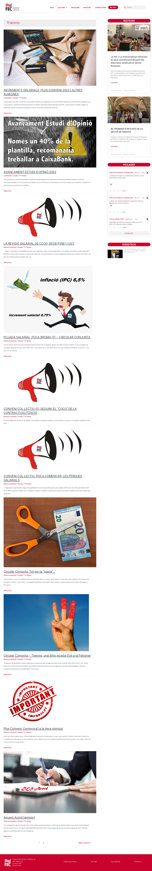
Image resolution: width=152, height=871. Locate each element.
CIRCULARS (75, 7)
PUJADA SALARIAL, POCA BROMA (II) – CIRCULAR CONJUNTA (47, 337)
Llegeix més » (8, 113)
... (110, 182)
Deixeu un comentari (10, 247)
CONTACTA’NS (100, 7)
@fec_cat (137, 172)
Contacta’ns (137, 862)
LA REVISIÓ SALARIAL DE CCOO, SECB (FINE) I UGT (39, 243)
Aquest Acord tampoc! (19, 817)
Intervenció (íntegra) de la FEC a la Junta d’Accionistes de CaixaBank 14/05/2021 (135, 250)
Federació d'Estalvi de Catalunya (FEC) (121, 172)
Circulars (15, 98)
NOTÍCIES (87, 7)
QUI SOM (61, 7)
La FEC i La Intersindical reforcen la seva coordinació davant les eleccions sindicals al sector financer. (129, 61)
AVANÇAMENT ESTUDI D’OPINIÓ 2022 (30, 172)
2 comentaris (8, 98)
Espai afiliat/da (115, 862)
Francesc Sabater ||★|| (116, 219)
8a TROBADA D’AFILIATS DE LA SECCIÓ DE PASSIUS (127, 130)
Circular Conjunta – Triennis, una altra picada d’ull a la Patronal (47, 655)
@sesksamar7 (129, 219)
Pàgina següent (85, 843)
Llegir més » (114, 82)
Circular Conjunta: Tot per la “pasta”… (29, 571)
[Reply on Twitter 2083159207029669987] (110, 191)
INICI (52, 7)
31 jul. (143, 172)
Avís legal (94, 862)
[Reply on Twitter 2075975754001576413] (110, 212)
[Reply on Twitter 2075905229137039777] (110, 228)
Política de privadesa (70, 862)
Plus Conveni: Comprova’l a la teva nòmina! (33, 728)
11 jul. (143, 198)
